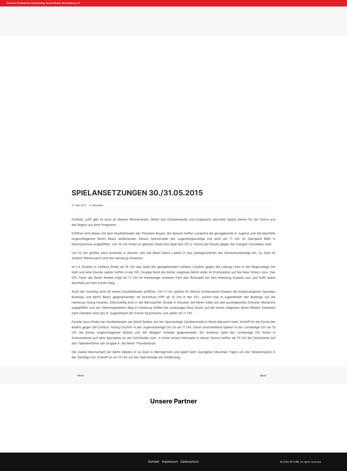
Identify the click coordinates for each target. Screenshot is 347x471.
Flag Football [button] (132, 21)
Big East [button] (230, 21)
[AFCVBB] (169, 21)
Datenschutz (190, 461)
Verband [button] (80, 21)
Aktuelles (98, 205)
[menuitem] (334, 3)
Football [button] (104, 21)
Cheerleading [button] (203, 21)
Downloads (255, 21)
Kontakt (153, 461)
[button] (334, 3)
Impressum (170, 461)
